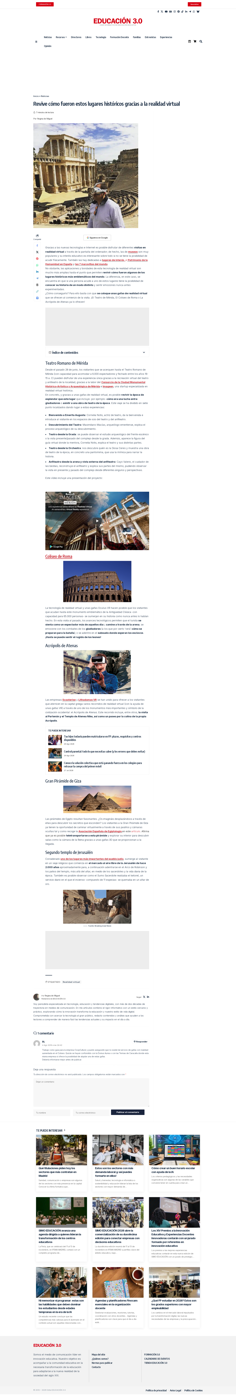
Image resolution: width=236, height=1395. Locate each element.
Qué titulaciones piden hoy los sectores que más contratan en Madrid (57, 1172)
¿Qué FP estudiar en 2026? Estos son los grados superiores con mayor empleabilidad (173, 1304)
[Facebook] (158, 12)
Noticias (45, 96)
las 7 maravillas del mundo (91, 264)
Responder (141, 1041)
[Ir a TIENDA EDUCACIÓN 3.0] (195, 41)
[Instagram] (174, 12)
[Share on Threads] (37, 285)
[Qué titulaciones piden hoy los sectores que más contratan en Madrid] (61, 1150)
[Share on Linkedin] (37, 271)
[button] (201, 41)
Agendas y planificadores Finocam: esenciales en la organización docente (116, 1304)
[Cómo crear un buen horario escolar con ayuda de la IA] (174, 1150)
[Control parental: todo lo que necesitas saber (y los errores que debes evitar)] (55, 753)
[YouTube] (166, 12)
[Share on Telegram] (37, 278)
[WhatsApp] (194, 12)
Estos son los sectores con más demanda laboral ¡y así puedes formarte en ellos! (114, 1172)
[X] (162, 12)
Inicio (36, 96)
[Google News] (170, 12)
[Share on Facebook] (37, 245)
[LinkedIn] (186, 12)
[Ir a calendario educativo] (189, 41)
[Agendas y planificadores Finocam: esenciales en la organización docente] (117, 1282)
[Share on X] (37, 252)
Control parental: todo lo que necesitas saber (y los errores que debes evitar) (104, 751)
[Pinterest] (178, 12)
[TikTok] (182, 12)
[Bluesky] (198, 12)
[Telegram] (190, 12)
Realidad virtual (71, 982)
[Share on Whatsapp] (37, 265)
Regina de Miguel (44, 119)
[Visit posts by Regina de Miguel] (36, 997)
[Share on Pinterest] (37, 258)
